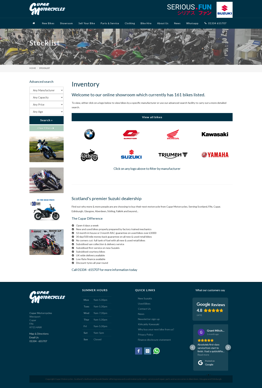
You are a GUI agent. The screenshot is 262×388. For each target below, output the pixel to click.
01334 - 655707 (88, 270)
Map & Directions (39, 333)
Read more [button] (202, 354)
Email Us (34, 337)
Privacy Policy (145, 334)
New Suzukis (145, 298)
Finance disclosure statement (154, 339)
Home (32, 68)
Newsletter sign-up (149, 319)
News (141, 313)
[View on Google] (200, 332)
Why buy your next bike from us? (156, 329)
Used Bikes (144, 303)
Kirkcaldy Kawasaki (148, 324)
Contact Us (144, 308)
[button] (192, 347)
